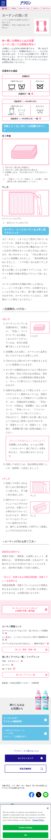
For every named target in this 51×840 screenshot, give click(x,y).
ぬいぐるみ (7, 669)
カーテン (6, 665)
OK (25, 835)
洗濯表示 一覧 (24, 94)
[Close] (48, 808)
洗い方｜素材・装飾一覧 (25, 649)
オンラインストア (25, 758)
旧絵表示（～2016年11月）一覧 (24, 118)
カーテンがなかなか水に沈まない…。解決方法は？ (24, 643)
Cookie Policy (38, 820)
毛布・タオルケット (11, 661)
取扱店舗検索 (33, 768)
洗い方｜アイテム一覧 (25, 675)
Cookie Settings (25, 828)
